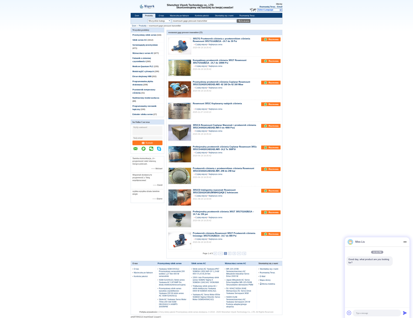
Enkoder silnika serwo (142, 114)
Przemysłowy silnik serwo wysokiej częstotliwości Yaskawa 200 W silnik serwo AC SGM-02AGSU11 (171, 292)
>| (244, 253)
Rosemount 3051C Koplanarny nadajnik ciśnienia (217, 103)
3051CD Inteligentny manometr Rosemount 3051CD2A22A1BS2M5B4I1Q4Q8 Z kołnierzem (215, 191)
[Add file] (349, 312)
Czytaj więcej (201, 44)
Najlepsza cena (215, 44)
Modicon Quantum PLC (142, 66)
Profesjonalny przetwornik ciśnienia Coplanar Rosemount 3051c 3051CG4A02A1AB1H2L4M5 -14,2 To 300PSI (225, 148)
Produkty (149, 16)
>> (239, 253)
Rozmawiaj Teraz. (268, 7)
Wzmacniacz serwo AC (143, 53)
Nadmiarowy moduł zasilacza (145, 98)
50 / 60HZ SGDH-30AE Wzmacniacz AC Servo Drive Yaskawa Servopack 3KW (238, 290)
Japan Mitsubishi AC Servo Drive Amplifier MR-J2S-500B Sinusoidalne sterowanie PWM (239, 282)
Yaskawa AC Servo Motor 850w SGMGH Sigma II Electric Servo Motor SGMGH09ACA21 (206, 297)
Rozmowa (273, 39)
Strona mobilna (268, 284)
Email (279, 7)
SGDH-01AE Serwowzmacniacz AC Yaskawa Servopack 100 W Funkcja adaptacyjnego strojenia (238, 302)
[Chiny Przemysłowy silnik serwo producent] (149, 6)
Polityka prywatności (148, 312)
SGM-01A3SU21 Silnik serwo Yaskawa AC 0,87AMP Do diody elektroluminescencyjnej (172, 282)
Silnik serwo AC (139, 40)
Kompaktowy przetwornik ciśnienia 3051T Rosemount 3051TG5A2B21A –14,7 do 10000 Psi (219, 61)
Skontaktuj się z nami (224, 16)
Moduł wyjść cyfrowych (143, 71)
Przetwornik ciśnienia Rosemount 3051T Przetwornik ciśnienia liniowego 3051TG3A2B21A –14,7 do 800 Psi (224, 234)
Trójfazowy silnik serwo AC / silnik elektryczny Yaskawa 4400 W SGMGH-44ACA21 (205, 288)
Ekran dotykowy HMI (141, 76)
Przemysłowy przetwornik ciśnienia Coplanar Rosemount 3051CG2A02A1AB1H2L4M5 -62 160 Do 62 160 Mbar (221, 83)
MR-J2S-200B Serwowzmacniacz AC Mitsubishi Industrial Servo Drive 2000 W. (237, 272)
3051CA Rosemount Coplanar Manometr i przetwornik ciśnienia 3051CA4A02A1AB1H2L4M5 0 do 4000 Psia (224, 126)
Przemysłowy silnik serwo (144, 35)
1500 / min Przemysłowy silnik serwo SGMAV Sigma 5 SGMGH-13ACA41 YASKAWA (206, 279)
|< (215, 253)
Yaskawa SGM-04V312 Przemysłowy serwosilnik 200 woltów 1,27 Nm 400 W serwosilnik (172, 272)
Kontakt (149, 143)
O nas (161, 16)
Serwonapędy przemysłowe (145, 45)
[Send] (405, 312)
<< (220, 253)
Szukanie (245, 21)
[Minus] (405, 242)
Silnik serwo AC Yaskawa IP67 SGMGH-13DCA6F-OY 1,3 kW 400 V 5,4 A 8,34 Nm (206, 271)
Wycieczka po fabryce (179, 16)
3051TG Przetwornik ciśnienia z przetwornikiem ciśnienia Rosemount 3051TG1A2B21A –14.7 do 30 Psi (221, 39)
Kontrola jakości (202, 16)
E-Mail (262, 276)
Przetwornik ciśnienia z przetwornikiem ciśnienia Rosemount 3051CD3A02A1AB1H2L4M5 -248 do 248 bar (223, 169)
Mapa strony (265, 280)
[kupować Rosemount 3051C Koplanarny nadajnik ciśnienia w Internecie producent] (179, 111)
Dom (137, 16)
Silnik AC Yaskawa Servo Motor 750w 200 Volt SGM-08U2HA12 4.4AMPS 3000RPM (172, 303)
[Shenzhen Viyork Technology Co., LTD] (280, 10)
